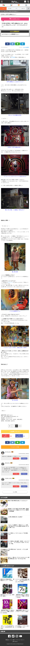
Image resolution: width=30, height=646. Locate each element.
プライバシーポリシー (20, 639)
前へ (10, 425)
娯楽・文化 (23, 8)
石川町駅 (13, 57)
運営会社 (7, 639)
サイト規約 (12, 639)
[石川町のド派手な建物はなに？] (22, 43)
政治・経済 (9, 8)
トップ (3, 8)
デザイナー (10, 282)
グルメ (16, 8)
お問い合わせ (15, 641)
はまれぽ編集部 (26, 47)
